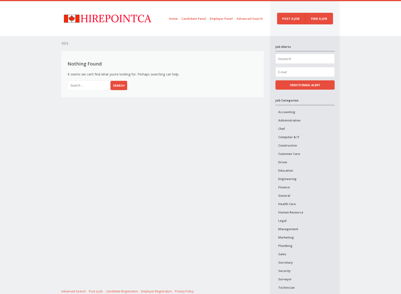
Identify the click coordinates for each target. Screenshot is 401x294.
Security (284, 271)
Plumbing (285, 246)
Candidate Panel (193, 18)
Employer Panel (221, 18)
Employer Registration (156, 291)
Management (288, 229)
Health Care (287, 204)
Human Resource (290, 212)
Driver (283, 162)
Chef (281, 129)
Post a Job (96, 291)
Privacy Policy (184, 291)
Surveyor (285, 279)
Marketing (286, 237)
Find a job (319, 18)
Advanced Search (249, 18)
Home (173, 18)
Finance (284, 187)
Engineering (287, 179)
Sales (282, 254)
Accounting (286, 112)
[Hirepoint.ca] (107, 18)
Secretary (285, 262)
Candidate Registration (122, 291)
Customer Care (289, 154)
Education (285, 170)
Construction (287, 145)
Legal (282, 221)
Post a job (291, 18)
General (284, 195)
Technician (286, 287)
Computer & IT (289, 137)
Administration (289, 120)
